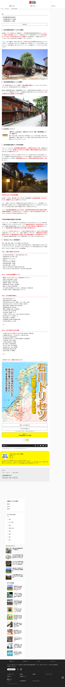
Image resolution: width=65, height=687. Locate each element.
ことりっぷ (9, 680)
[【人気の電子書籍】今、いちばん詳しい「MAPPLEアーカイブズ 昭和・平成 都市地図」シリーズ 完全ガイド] (5, 134)
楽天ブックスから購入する (25, 425)
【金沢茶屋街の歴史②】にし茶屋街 (9, 21)
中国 (9, 519)
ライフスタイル (52, 661)
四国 (9, 534)
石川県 (8, 506)
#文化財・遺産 (5, 477)
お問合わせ (9, 676)
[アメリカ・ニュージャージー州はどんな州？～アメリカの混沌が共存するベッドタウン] (10, 607)
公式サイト (11, 455)
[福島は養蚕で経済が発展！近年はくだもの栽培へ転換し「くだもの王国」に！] (10, 615)
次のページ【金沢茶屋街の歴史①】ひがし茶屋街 (24, 435)
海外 (9, 540)
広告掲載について (23, 676)
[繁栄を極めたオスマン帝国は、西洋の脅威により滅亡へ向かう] (10, 629)
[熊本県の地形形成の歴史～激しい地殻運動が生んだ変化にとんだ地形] (10, 600)
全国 (9, 525)
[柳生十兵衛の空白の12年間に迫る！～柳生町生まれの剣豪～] (10, 622)
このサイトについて (10, 674)
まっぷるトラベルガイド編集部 (18, 454)
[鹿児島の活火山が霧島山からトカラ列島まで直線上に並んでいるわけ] (10, 585)
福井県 (8, 508)
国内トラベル (12, 6)
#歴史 (10, 477)
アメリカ (15, 612)
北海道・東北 (11, 528)
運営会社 (21, 674)
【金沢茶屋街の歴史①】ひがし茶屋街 (9, 19)
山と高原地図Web (23, 680)
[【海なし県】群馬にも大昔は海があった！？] (10, 637)
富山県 (8, 504)
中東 (14, 634)
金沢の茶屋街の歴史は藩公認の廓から (9, 17)
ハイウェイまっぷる (35, 680)
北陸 (9, 531)
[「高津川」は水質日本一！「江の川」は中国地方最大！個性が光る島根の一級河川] (10, 593)
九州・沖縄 (11, 522)
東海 (9, 537)
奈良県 (15, 627)
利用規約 (34, 674)
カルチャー (53, 6)
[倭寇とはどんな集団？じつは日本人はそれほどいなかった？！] (10, 651)
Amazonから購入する (24, 428)
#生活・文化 (15, 477)
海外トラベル (33, 6)
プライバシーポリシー (49, 674)
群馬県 (15, 640)
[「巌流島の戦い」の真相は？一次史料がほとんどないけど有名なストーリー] (10, 643)
